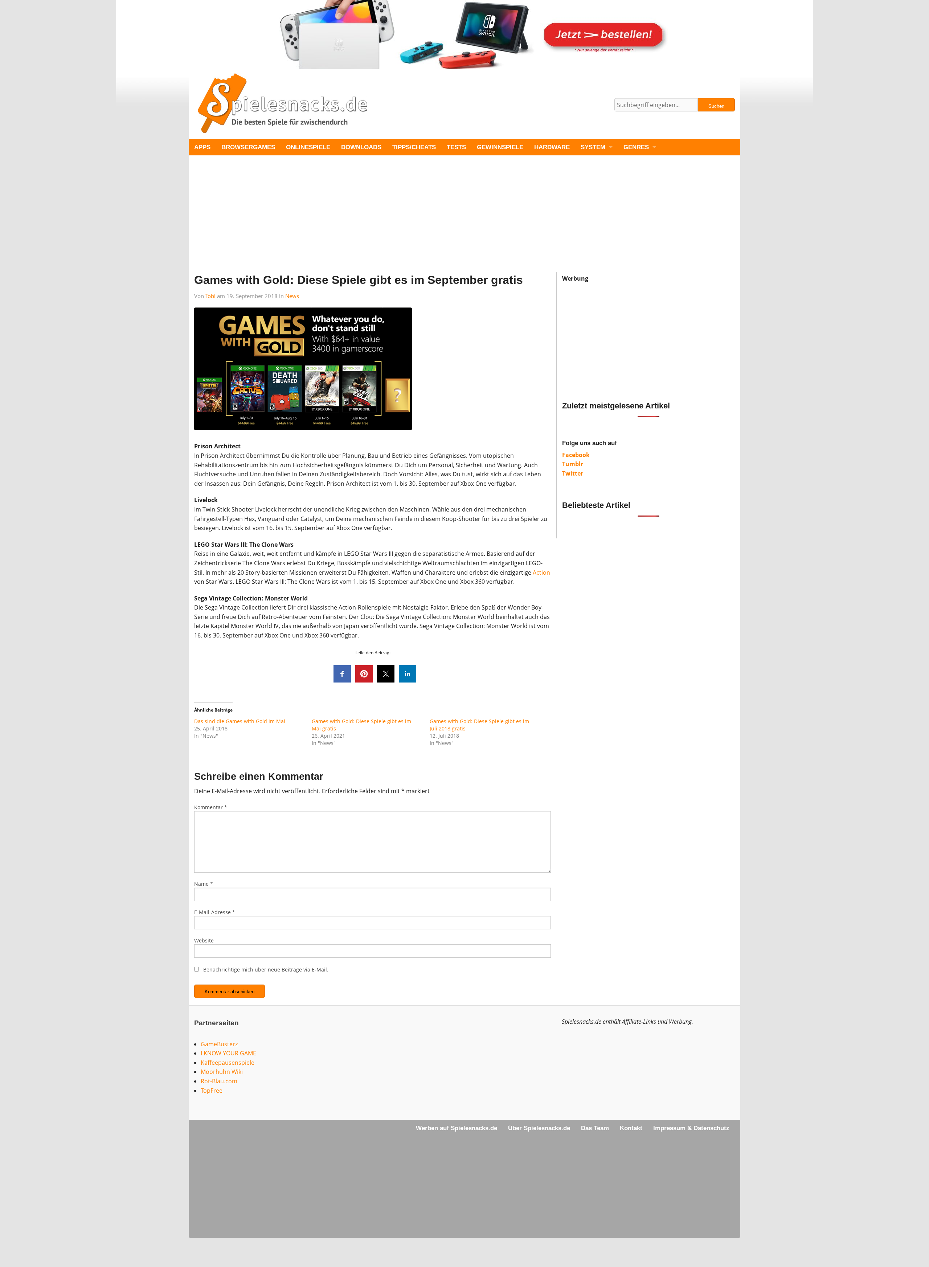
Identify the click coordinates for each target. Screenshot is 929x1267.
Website (204, 940)
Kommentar (210, 807)
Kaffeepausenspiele (227, 1063)
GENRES (636, 147)
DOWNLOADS (361, 147)
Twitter (572, 473)
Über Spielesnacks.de (539, 1128)
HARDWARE (552, 147)
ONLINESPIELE (308, 147)
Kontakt (631, 1128)
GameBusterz (219, 1044)
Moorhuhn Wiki (222, 1072)
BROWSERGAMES (248, 147)
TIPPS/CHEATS (414, 147)
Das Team (595, 1128)
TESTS (456, 147)
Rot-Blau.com (219, 1081)
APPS (202, 147)
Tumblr (572, 464)
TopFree (211, 1091)
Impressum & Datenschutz (691, 1128)
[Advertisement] (406, 221)
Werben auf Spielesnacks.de (456, 1128)
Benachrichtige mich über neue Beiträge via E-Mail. (265, 969)
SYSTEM (593, 147)
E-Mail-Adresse (214, 912)
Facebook (576, 455)
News (292, 296)
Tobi (210, 296)
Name (203, 883)
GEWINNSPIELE (500, 147)
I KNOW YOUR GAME (228, 1053)
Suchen (716, 105)
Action (541, 573)
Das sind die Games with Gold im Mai (239, 721)
